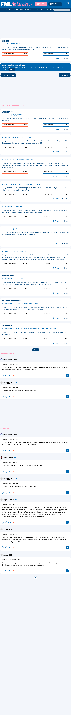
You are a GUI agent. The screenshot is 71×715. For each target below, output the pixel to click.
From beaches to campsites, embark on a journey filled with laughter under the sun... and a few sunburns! (32, 67)
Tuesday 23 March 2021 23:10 (10, 504)
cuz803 (6, 458)
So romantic (7, 326)
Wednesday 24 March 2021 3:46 (11, 559)
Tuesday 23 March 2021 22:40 (10, 387)
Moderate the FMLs (54, 4)
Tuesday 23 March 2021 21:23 (10, 462)
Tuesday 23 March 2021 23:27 (10, 534)
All (3, 10)
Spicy (16, 10)
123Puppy (6, 383)
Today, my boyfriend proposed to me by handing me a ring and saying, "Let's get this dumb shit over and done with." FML (35, 333)
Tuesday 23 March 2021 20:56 (10, 364)
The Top (35, 10)
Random (9, 10)
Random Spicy (25, 10)
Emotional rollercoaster (11, 301)
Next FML (64, 75)
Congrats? (6, 41)
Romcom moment (9, 276)
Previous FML (8, 75)
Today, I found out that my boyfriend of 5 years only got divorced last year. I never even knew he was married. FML (35, 120)
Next (35, 349)
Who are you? (7, 112)
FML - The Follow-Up (48, 10)
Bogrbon (6, 500)
